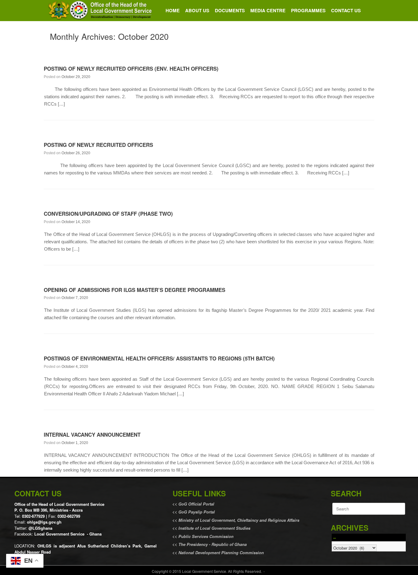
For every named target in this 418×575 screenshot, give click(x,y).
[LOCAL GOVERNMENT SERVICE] (101, 11)
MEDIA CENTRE (268, 10)
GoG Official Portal (196, 504)
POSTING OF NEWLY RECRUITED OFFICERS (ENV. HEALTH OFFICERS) (131, 68)
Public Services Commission (205, 536)
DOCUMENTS (230, 10)
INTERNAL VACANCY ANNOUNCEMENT (92, 434)
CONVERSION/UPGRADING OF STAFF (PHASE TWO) (108, 213)
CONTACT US (346, 10)
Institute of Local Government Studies (213, 528)
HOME (173, 10)
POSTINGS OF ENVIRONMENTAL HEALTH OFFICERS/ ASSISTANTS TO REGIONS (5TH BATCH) (159, 358)
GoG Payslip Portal (196, 512)
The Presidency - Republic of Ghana (212, 544)
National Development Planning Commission (221, 552)
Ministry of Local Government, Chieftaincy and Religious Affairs (238, 520)
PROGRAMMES (308, 10)
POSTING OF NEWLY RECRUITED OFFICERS (98, 144)
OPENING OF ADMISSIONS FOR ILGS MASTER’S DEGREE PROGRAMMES (134, 289)
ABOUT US (197, 10)
